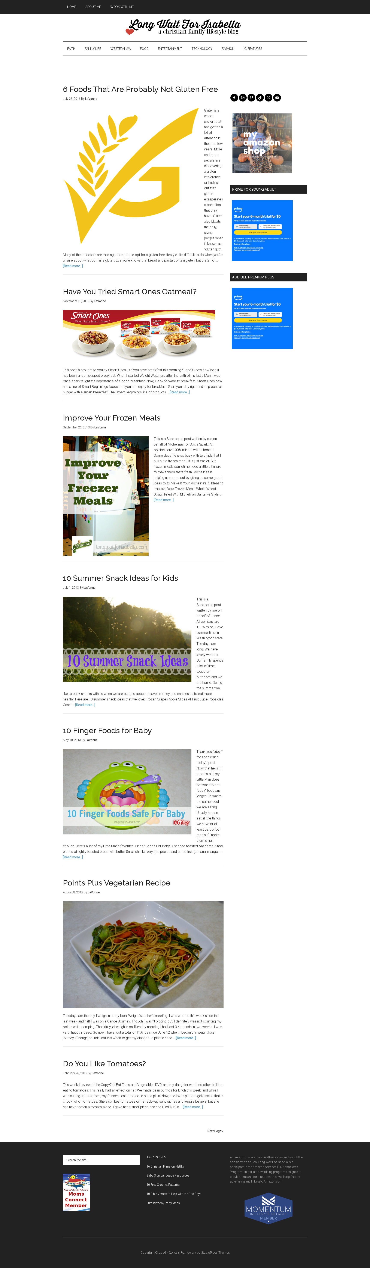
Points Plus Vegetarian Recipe (116, 882)
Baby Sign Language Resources (167, 1175)
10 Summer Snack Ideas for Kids (120, 578)
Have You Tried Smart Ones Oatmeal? (130, 291)
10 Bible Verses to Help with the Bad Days (173, 1194)
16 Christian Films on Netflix (165, 1166)
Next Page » (215, 1131)
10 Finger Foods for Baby (107, 730)
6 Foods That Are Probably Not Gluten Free (140, 89)
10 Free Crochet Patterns (163, 1184)
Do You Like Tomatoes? (104, 1063)
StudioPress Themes (215, 1252)
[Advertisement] (185, 65)
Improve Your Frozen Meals (111, 417)
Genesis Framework (182, 1252)
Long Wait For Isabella (185, 27)
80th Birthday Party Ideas (163, 1203)
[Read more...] (73, 266)
